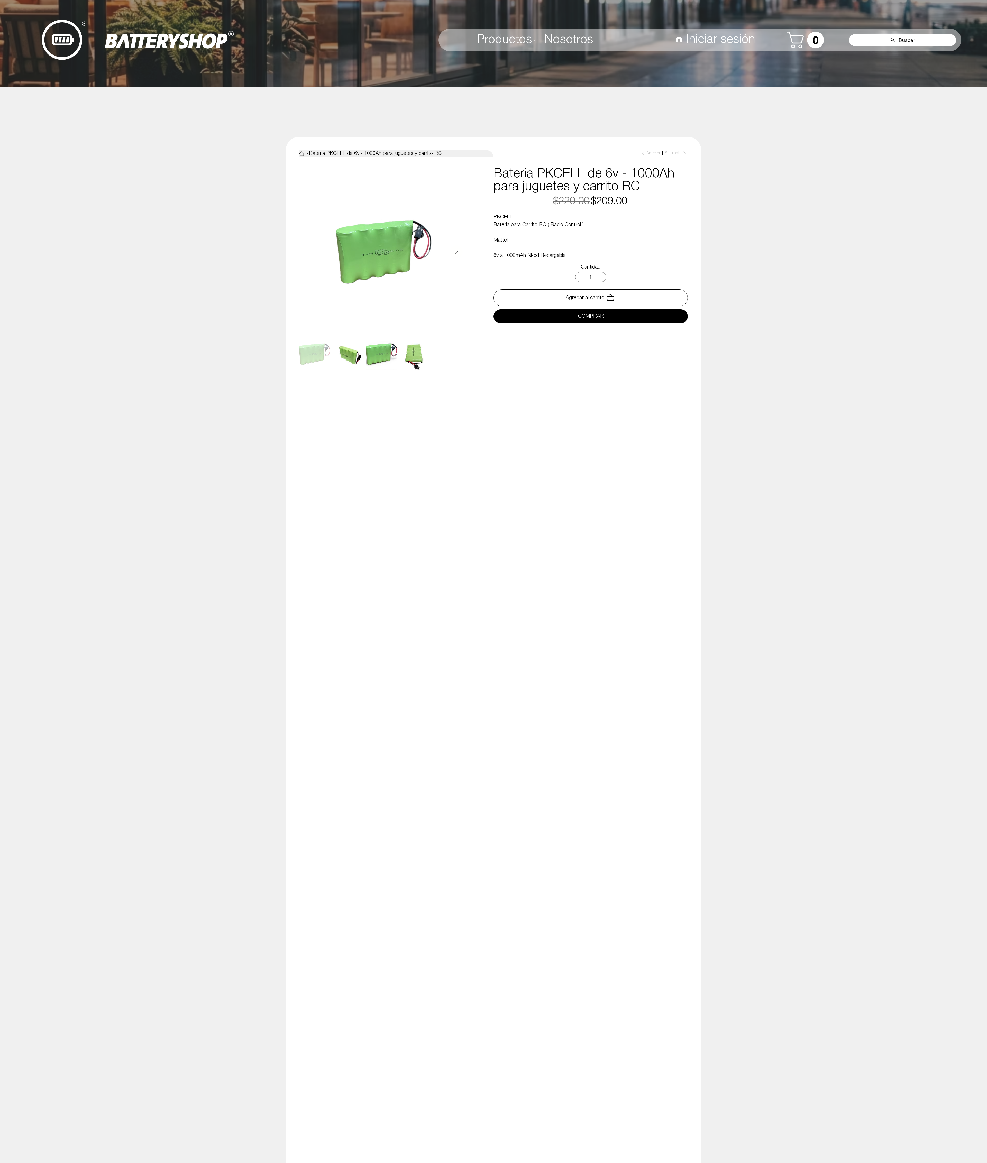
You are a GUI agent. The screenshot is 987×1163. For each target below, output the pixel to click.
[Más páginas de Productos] (535, 40)
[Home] (301, 154)
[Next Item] (456, 251)
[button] (807, 40)
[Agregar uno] (601, 277)
